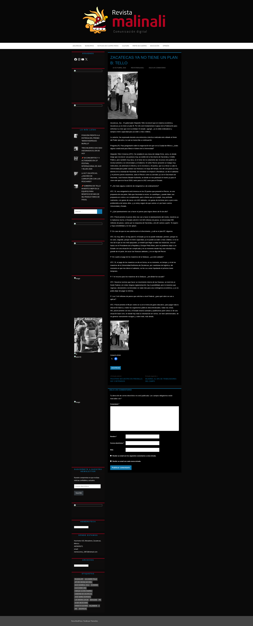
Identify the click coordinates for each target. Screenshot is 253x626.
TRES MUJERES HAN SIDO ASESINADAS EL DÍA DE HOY (92, 150)
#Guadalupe (79, 579)
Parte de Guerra (140, 46)
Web (111, 450)
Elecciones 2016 (80, 588)
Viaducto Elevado (81, 606)
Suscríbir (79, 493)
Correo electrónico (117, 443)
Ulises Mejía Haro (81, 603)
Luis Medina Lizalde (82, 600)
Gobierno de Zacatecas (83, 594)
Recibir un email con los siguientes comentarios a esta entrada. (134, 456)
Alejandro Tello (91, 579)
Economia (94, 585)
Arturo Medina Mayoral (83, 582)
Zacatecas (77, 46)
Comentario (114, 404)
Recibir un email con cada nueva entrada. (126, 461)
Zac (76, 609)
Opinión (166, 46)
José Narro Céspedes (83, 597)
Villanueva (93, 606)
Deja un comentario (157, 68)
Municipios (89, 46)
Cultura (125, 46)
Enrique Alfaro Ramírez (83, 591)
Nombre (113, 436)
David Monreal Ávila (82, 585)
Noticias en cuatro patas (107, 46)
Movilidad (93, 600)
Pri (100, 600)
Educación (154, 46)
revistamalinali (137, 68)
